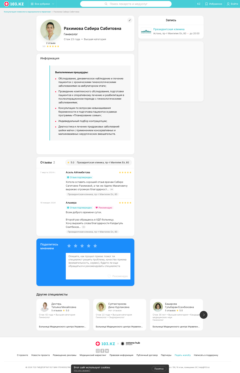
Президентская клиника (168, 29)
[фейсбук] (102, 351)
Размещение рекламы (64, 355)
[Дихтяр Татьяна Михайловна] (64, 314)
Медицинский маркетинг (93, 355)
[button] (117, 276)
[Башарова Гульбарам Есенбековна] (178, 314)
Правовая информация (121, 355)
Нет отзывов (114, 310)
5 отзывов (56, 310)
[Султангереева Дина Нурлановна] (121, 314)
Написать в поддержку (206, 355)
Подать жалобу (183, 355)
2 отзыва (50, 43)
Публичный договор (147, 355)
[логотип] (14, 4)
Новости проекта (40, 355)
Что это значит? (82, 370)
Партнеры (166, 355)
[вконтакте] (107, 351)
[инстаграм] (98, 351)
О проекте (22, 355)
